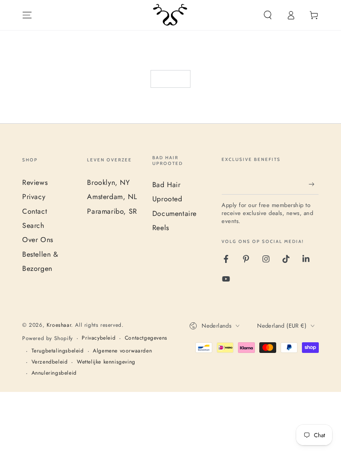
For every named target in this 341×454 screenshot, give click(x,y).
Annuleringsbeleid (54, 373)
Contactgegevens (146, 338)
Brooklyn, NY (108, 182)
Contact (34, 211)
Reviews (35, 182)
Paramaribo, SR (112, 211)
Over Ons (37, 240)
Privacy (33, 197)
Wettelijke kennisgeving (106, 362)
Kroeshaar (59, 325)
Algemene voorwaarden (122, 351)
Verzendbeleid (50, 362)
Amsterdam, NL (112, 197)
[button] (267, 15)
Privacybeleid (98, 338)
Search (33, 225)
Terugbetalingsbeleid (58, 351)
